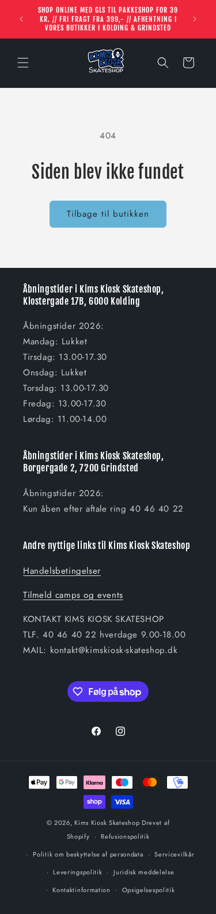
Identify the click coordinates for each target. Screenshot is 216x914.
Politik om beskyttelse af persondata (88, 854)
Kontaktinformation (81, 889)
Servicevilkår (174, 854)
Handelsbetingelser (62, 570)
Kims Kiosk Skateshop (106, 822)
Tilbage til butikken (108, 214)
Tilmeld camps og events (73, 595)
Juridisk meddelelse (143, 872)
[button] (23, 62)
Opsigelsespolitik (148, 889)
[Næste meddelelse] (194, 19)
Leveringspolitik (77, 872)
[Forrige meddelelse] (21, 19)
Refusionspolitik (125, 836)
